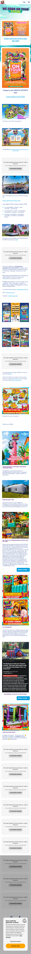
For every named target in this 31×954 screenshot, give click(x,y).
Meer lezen (22, 570)
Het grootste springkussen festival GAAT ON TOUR (15, 540)
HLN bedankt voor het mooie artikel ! (15, 694)
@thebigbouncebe (13, 296)
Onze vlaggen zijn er (8, 732)
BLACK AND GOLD (16, 380)
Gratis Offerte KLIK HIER (15, 97)
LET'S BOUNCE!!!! (7, 627)
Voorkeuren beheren (15, 169)
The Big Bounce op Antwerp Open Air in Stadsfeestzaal (14, 467)
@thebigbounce (10, 292)
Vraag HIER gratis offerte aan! (11, 200)
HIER (16, 239)
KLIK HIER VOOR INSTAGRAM (16, 149)
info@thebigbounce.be (22, 289)
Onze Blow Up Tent (8, 500)
